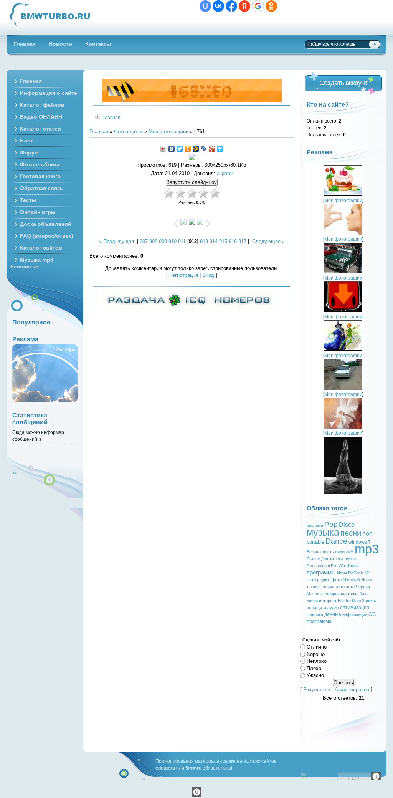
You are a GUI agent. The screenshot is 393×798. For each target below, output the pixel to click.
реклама (315, 525)
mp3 (367, 549)
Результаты (316, 689)
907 (144, 241)
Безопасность (320, 552)
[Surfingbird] (220, 149)
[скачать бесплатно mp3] (343, 492)
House (367, 580)
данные (332, 614)
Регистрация (183, 275)
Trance (313, 558)
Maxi (356, 600)
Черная (363, 586)
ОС (372, 614)
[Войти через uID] (205, 6)
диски (312, 600)
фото (337, 580)
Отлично (317, 647)
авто (350, 586)
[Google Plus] (212, 149)
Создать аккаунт (343, 83)
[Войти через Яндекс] (244, 6)
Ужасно (315, 675)
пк (309, 607)
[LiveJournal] (204, 149)
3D (367, 573)
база (364, 593)
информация (354, 614)
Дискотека (332, 558)
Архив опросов (352, 689)
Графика (315, 614)
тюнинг (313, 586)
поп (367, 533)
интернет (328, 600)
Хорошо (316, 654)
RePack (355, 573)
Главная (111, 117)
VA (350, 552)
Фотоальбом (128, 131)
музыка (323, 532)
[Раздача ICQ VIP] (188, 307)
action (350, 558)
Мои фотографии (168, 131)
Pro (334, 565)
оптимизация (354, 607)
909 (163, 241)
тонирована (335, 593)
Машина (315, 593)
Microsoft (351, 580)
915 (223, 241)
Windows (348, 565)
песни (350, 533)
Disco (347, 525)
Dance (336, 541)
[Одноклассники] (188, 149)
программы (321, 573)
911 (182, 241)
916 (233, 241)
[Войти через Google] (258, 6)
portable (315, 542)
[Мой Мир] (196, 149)
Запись (369, 600)
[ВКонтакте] (172, 149)
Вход (208, 275)
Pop (331, 524)
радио (323, 580)
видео (341, 552)
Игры (342, 573)
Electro (344, 600)
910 (172, 241)
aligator (225, 173)
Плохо (314, 668)
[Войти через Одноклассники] (271, 6)
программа (319, 621)
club (311, 580)
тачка (353, 593)
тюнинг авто (333, 586)
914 (214, 241)
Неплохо (317, 661)
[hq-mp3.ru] (192, 100)
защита (319, 607)
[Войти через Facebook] (231, 6)
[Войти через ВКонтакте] (218, 6)
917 (242, 241)
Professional (318, 565)
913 (204, 241)
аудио (333, 607)
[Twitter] (180, 149)
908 (153, 241)
